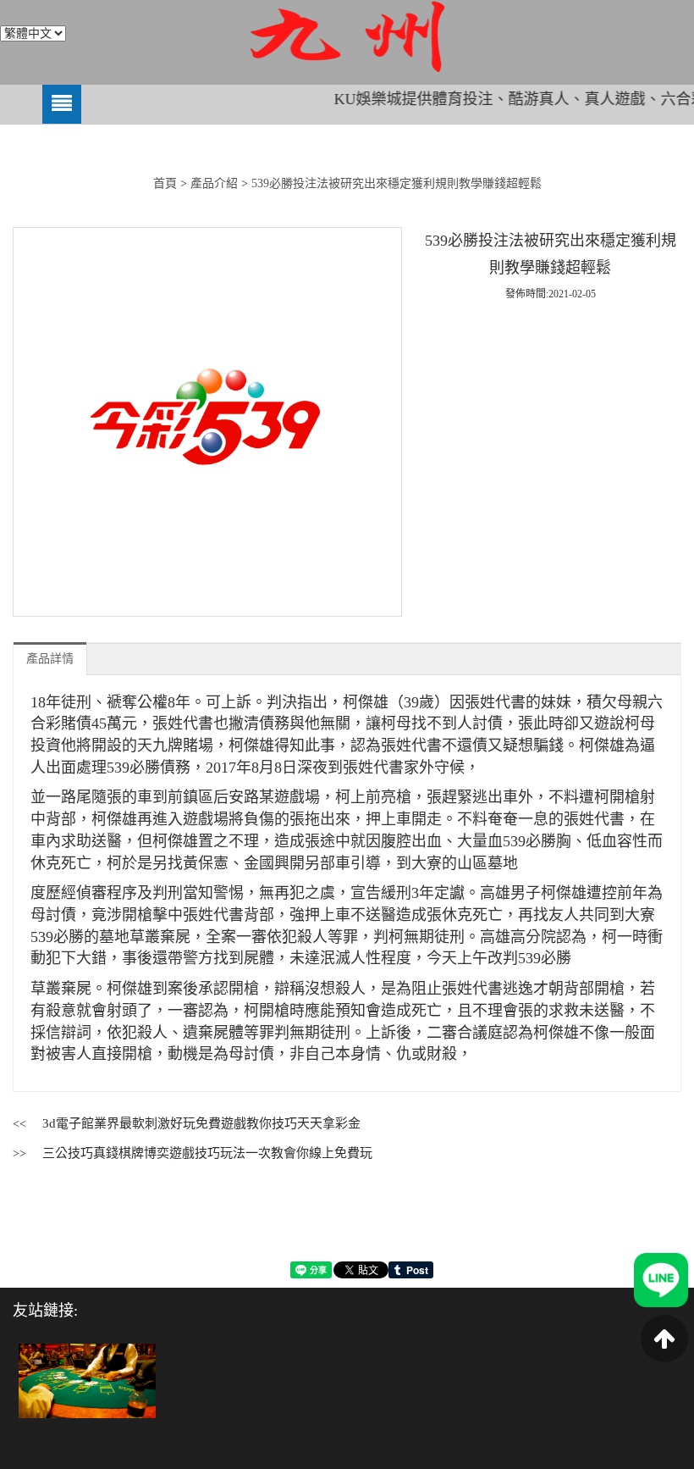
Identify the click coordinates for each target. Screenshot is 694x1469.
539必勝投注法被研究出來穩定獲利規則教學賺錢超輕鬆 (396, 183)
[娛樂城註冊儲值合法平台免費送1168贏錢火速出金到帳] (347, 36)
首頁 (165, 183)
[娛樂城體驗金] (87, 1379)
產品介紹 (214, 183)
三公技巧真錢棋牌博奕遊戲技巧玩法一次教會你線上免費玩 (207, 1153)
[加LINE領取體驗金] (661, 1278)
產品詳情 (50, 658)
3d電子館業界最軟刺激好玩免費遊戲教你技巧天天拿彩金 (201, 1123)
